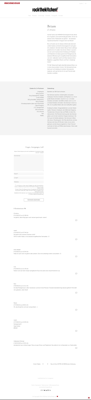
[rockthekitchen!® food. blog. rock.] (45, 10)
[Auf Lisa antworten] (76, 274)
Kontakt (60, 15)
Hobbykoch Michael (19, 341)
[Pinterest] (7, 3)
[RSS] (19, 3)
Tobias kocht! (55, 65)
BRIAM (15, 328)
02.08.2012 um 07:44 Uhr (21, 232)
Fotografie (54, 15)
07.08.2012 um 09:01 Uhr (21, 305)
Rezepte (34, 15)
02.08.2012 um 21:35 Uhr (21, 269)
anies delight (17, 249)
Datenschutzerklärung (38, 194)
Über (29, 15)
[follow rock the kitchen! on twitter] (8, 3)
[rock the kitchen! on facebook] (5, 3)
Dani (15, 284)
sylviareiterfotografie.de (45, 387)
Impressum (38, 385)
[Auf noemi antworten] (76, 240)
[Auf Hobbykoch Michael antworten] (76, 349)
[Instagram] (17, 3)
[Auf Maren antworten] (76, 310)
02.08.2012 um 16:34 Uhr (21, 251)
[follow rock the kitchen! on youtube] (10, 3)
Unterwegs (41, 15)
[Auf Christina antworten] (76, 221)
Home (33, 385)
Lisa (15, 267)
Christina (16, 213)
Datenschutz (45, 385)
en (85, 3)
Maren (15, 303)
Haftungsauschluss (54, 385)
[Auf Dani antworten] (76, 293)
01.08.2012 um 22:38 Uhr (21, 215)
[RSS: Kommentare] (25, 208)
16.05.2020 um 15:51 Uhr (21, 343)
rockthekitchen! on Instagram (45, 378)
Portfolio (47, 15)
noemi (15, 230)
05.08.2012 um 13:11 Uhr (21, 286)
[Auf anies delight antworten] (76, 257)
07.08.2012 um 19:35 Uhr (21, 322)
